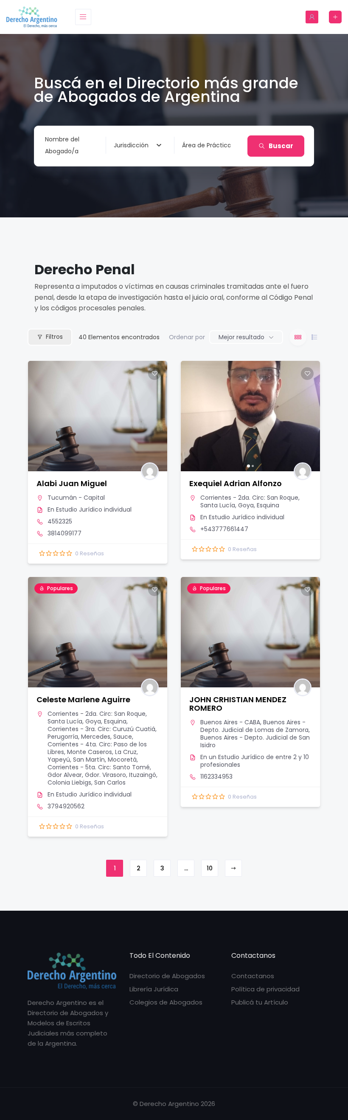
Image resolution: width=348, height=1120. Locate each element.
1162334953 (216, 776)
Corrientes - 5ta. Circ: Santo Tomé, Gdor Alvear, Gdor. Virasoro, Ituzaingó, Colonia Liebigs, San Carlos (102, 775)
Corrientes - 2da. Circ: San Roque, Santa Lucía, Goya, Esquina (250, 501)
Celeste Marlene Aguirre (83, 699)
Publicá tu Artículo (259, 1002)
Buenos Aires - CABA (230, 722)
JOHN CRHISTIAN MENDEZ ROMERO (237, 703)
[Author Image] (150, 471)
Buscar (281, 145)
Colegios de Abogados (165, 1002)
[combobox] (138, 145)
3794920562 (66, 806)
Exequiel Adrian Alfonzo (235, 483)
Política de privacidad (265, 989)
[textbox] (131, 145)
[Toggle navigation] (83, 17)
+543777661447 (224, 529)
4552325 (60, 521)
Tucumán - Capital (76, 497)
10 (210, 868)
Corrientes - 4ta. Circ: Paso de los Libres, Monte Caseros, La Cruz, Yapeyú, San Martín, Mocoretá (97, 752)
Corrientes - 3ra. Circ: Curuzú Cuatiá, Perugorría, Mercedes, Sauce (102, 733)
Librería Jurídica (153, 989)
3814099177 (64, 533)
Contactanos (252, 975)
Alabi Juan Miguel (71, 483)
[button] (191, 416)
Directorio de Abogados (167, 975)
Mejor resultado (241, 337)
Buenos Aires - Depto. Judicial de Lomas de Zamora (254, 726)
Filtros (54, 336)
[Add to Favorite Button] (154, 373)
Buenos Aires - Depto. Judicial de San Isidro (255, 741)
